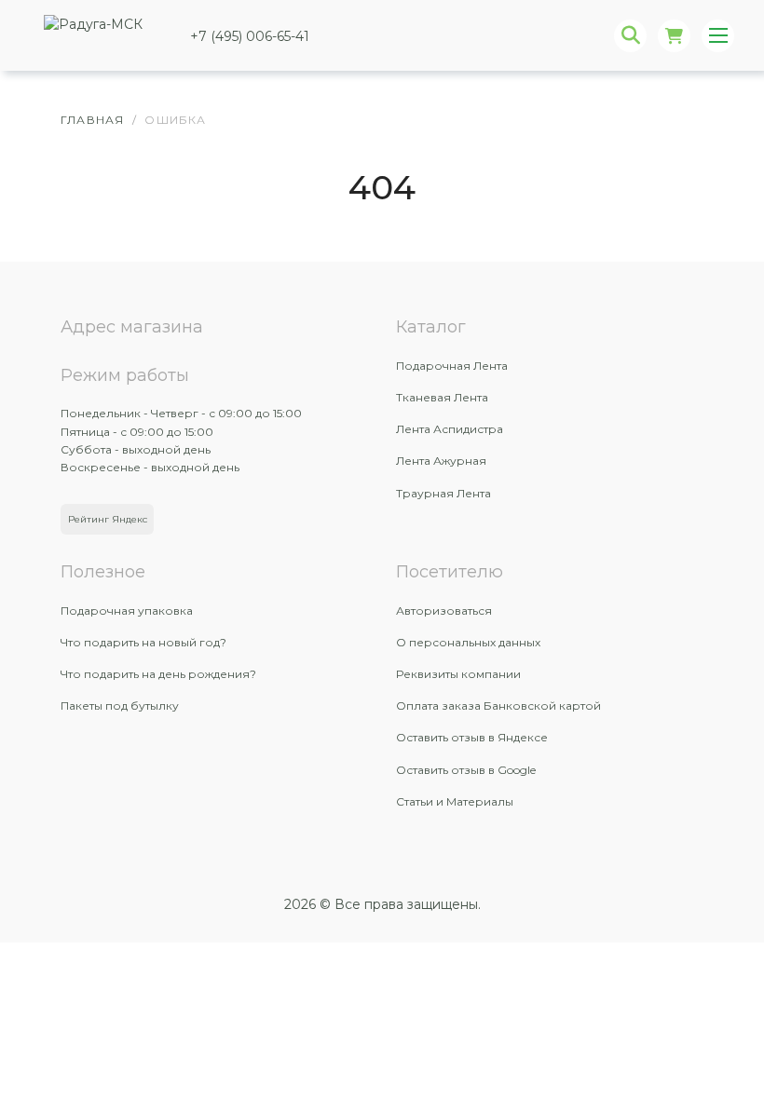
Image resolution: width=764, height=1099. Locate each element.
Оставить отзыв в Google (466, 770)
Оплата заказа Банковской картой (498, 705)
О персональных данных (468, 642)
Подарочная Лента (452, 366)
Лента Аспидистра (449, 429)
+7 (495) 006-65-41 (249, 36)
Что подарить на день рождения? (158, 674)
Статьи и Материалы (454, 801)
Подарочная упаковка (127, 610)
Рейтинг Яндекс (107, 519)
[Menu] (718, 36)
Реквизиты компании (458, 674)
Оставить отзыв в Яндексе (472, 737)
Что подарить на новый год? (143, 642)
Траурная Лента (443, 493)
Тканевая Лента (442, 397)
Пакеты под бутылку (120, 705)
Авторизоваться (444, 610)
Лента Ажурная (441, 461)
